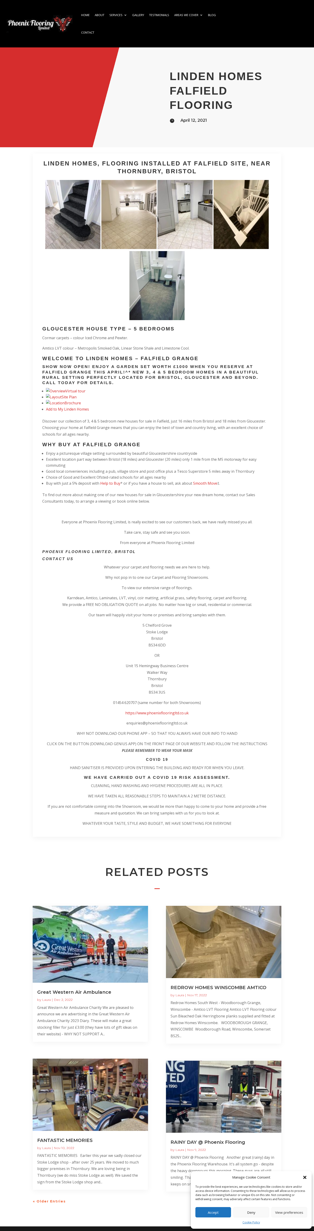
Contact (87, 32)
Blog (212, 15)
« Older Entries (49, 1201)
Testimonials (159, 15)
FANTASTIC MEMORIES (65, 1140)
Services (116, 15)
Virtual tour (76, 391)
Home (85, 15)
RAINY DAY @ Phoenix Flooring (208, 1142)
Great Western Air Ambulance (74, 992)
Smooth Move (205, 483)
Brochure (73, 403)
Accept (213, 1212)
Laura (46, 1000)
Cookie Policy (251, 1222)
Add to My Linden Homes (67, 409)
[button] (305, 1177)
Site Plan (69, 397)
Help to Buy (110, 483)
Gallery (138, 15)
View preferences (289, 1212)
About (99, 15)
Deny (251, 1212)
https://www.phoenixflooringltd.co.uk (157, 712)
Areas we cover (186, 15)
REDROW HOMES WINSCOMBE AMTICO (218, 987)
